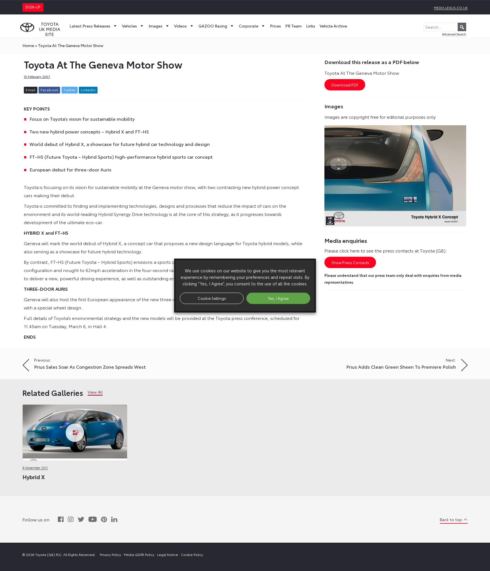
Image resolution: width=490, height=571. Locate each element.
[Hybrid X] (75, 431)
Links (310, 26)
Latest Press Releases (89, 26)
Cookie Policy (192, 554)
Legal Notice (167, 554)
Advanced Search (454, 34)
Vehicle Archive (333, 26)
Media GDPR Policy (139, 554)
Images (155, 26)
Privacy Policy (110, 554)
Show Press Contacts (350, 262)
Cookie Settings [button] (212, 298)
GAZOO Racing (212, 26)
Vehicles (129, 26)
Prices (275, 26)
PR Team (293, 26)
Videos (180, 26)
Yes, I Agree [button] (278, 298)
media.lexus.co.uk (451, 7)
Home (28, 45)
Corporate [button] (248, 26)
